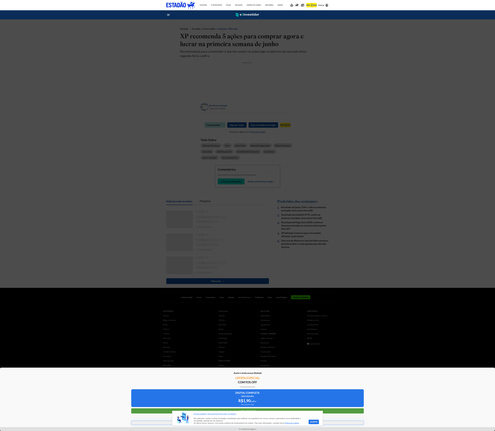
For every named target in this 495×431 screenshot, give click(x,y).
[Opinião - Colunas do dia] (297, 5)
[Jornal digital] (302, 5)
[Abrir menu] (168, 15)
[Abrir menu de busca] (327, 15)
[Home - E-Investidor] (247, 15)
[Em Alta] (292, 5)
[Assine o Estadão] (311, 5)
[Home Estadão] (180, 5)
